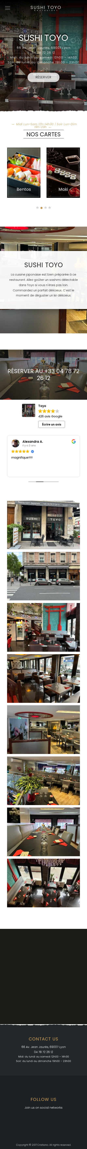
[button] (37, 208)
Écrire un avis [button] (51, 424)
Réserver (43, 77)
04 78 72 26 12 (43, 1052)
